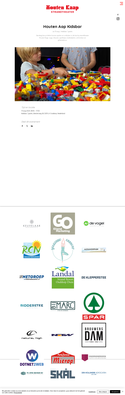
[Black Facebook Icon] (118, 15)
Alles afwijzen (103, 392)
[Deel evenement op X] (27, 126)
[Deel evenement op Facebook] (22, 126)
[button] (121, 3)
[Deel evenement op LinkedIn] (32, 126)
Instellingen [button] (92, 392)
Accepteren (115, 392)
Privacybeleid (18, 393)
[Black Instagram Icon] (118, 19)
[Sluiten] (122, 391)
